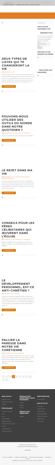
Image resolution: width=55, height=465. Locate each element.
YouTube (21, 407)
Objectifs (18, 133)
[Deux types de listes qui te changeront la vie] (18, 38)
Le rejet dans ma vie (17, 172)
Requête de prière (40, 418)
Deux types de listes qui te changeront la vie (15, 63)
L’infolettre (4, 404)
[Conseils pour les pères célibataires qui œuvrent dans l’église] (18, 208)
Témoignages (48, 457)
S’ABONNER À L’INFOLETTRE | (22, 4)
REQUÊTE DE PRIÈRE (35, 4)
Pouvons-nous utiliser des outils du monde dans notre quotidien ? (17, 123)
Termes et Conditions (8, 457)
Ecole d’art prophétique (42, 413)
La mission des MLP (41, 408)
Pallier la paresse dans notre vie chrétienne (14, 345)
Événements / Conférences (7, 411)
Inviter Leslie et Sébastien (42, 416)
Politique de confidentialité (20, 457)
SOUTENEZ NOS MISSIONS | (9, 4)
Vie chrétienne (25, 133)
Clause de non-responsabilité (36, 457)
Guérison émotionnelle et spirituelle (16, 177)
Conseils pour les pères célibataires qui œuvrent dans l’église (18, 229)
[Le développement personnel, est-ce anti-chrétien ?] (18, 265)
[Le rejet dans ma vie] (18, 155)
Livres (3, 413)
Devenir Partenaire (41, 399)
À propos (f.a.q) (40, 421)
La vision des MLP (40, 411)
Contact (27, 458)
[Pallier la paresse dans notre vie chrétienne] (18, 325)
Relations (11, 178)
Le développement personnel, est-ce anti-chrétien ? (18, 285)
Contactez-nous (40, 406)
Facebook (22, 402)
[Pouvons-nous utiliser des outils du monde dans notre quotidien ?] (18, 101)
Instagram (22, 405)
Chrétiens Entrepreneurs (7, 431)
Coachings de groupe (6, 428)
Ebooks (3, 416)
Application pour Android (7, 401)
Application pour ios (6, 399)
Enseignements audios (6, 421)
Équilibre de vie (9, 72)
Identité (17, 293)
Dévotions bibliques (6, 418)
